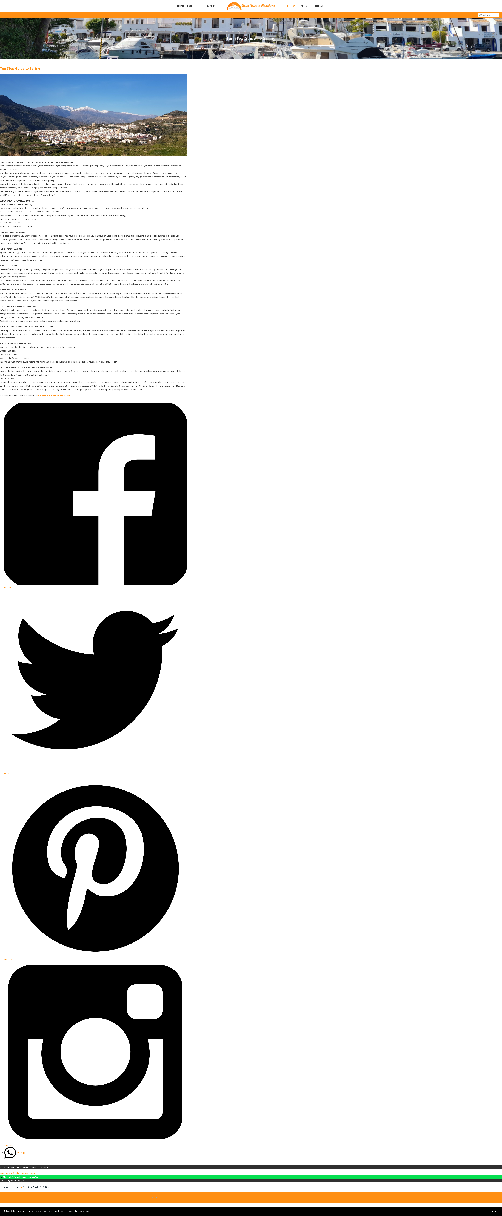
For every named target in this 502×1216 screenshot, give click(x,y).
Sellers (291, 5)
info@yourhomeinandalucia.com (54, 395)
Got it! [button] (494, 1211)
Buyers (210, 5)
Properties (194, 5)
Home (180, 5)
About (305, 5)
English (489, 15)
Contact (319, 5)
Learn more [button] (84, 1211)
